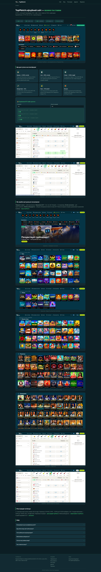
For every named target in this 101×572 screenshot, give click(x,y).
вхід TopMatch (25, 208)
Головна (17, 5)
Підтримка (82, 1)
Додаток (76, 1)
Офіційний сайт (53, 558)
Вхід (64, 1)
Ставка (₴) (19, 104)
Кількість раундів (54, 104)
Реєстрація (69, 1)
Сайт (60, 1)
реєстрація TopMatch (53, 513)
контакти (31, 515)
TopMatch (22, 2)
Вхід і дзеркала (53, 560)
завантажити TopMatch (76, 513)
